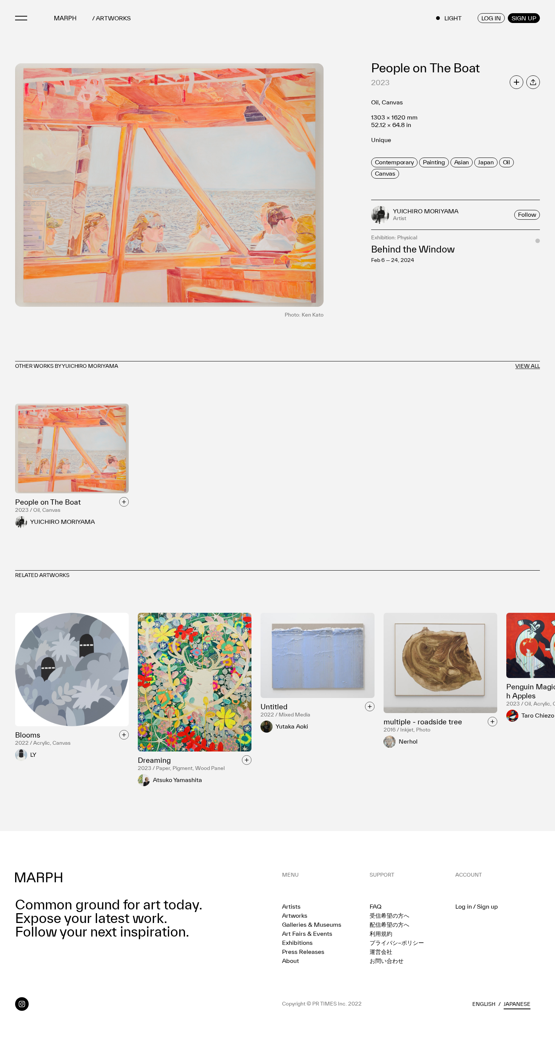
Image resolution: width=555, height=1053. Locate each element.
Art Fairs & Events (307, 933)
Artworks (294, 915)
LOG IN (491, 18)
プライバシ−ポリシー (397, 942)
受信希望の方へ (389, 915)
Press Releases (303, 951)
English (483, 1004)
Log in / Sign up (476, 906)
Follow (527, 214)
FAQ (375, 906)
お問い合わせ (387, 960)
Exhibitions (297, 942)
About (290, 960)
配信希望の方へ (389, 924)
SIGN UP (524, 18)
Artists (291, 906)
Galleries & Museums (311, 924)
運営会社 (381, 951)
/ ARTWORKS (111, 18)
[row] (394, 162)
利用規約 (381, 933)
